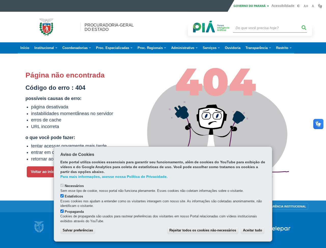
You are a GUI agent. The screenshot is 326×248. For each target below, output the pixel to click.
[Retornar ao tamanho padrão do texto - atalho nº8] (313, 6)
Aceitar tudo (252, 230)
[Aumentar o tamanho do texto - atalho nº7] (306, 6)
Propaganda (74, 212)
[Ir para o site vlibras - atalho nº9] (320, 6)
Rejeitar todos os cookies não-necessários (202, 230)
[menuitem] (46, 48)
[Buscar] (304, 27)
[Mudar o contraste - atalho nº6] (299, 6)
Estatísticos (74, 196)
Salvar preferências (78, 230)
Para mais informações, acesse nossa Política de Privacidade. (114, 177)
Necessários (74, 186)
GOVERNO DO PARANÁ (250, 5)
